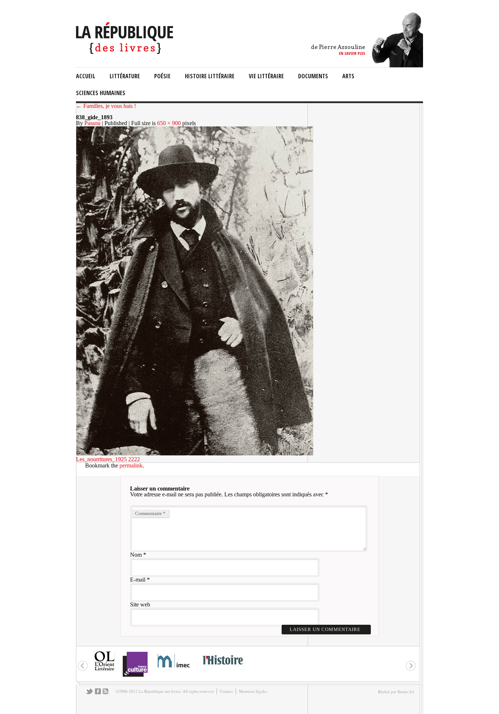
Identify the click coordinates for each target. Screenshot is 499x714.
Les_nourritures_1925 (101, 459)
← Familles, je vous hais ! (106, 106)
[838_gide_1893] (194, 453)
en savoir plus (352, 53)
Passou (92, 123)
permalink (130, 465)
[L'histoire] (222, 669)
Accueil (85, 76)
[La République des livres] (125, 52)
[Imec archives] (174, 670)
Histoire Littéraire (210, 76)
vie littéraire (266, 76)
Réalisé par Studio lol (396, 691)
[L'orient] (104, 670)
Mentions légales (253, 691)
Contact (226, 691)
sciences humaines (100, 93)
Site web (140, 604)
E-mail (137, 579)
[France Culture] (135, 676)
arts (348, 76)
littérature (125, 76)
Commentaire (150, 513)
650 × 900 (169, 123)
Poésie (162, 76)
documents (313, 76)
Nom (136, 555)
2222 (134, 459)
